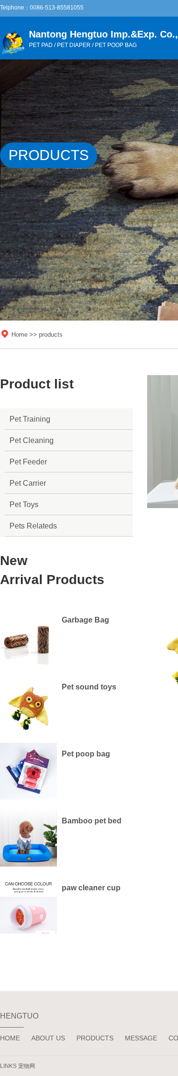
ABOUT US (48, 1038)
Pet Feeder (28, 462)
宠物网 (26, 1066)
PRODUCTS (94, 1038)
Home (19, 334)
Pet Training (29, 419)
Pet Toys (23, 504)
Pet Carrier (27, 483)
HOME (10, 1038)
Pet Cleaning (31, 440)
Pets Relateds (33, 526)
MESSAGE (141, 1038)
